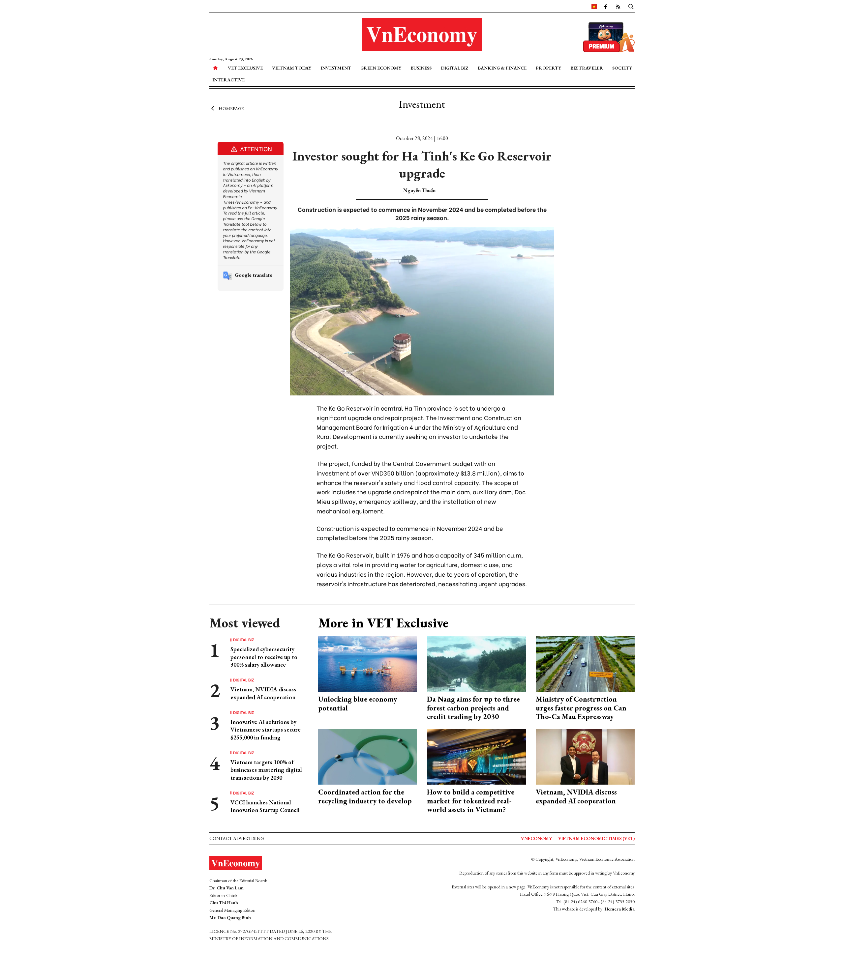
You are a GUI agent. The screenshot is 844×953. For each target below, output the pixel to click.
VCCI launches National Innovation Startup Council (265, 806)
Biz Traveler (586, 68)
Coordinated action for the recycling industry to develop (365, 796)
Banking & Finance (502, 68)
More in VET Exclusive (383, 622)
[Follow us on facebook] (605, 6)
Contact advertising (236, 838)
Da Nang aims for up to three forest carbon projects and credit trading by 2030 (473, 707)
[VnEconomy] (594, 6)
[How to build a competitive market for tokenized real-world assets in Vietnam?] (476, 756)
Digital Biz (454, 68)
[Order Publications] (609, 36)
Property (548, 68)
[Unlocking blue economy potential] (367, 663)
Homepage (231, 108)
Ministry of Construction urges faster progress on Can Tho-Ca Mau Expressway (581, 707)
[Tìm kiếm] (631, 6)
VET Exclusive (245, 68)
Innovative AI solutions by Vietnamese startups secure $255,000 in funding (265, 729)
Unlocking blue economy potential (357, 703)
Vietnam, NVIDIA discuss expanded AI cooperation (263, 693)
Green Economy (380, 68)
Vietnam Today (291, 68)
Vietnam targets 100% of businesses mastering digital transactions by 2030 (266, 769)
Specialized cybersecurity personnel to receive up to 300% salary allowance (263, 656)
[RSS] (618, 6)
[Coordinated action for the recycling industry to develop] (367, 756)
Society (622, 68)
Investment (335, 68)
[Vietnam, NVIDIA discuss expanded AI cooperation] (585, 756)
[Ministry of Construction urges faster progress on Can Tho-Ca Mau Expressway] (585, 663)
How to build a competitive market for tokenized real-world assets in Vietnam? (470, 800)
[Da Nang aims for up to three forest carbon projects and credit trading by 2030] (476, 663)
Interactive (228, 80)
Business (421, 68)
